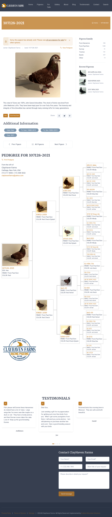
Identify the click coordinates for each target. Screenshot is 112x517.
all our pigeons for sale (55, 40)
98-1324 (87, 272)
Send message (66, 494)
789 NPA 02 (91, 254)
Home (30, 4)
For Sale (49, 5)
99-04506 (91, 189)
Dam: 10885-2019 (29, 130)
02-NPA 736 (91, 223)
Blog (74, 4)
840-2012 (90, 238)
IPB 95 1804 (91, 165)
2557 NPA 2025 (93, 89)
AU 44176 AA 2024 (94, 72)
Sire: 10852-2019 (51, 130)
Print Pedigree (9, 160)
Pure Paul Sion (14, 115)
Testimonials (84, 4)
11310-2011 (67, 191)
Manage (31, 513)
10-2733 (89, 337)
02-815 (87, 288)
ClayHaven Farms (14, 48)
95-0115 (90, 198)
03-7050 (90, 230)
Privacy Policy (6, 513)
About (66, 4)
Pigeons (40, 4)
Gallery (57, 4)
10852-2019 (41, 214)
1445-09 (64, 288)
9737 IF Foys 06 (93, 214)
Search (105, 4)
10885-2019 (41, 312)
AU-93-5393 (91, 181)
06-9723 (90, 353)
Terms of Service (20, 513)
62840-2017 (65, 337)
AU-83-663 (91, 174)
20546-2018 (67, 239)
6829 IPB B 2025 (94, 81)
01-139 (89, 346)
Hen (5, 115)
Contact (96, 4)
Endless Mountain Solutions (90, 513)
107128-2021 (8, 268)
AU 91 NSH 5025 (93, 205)
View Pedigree (68, 48)
